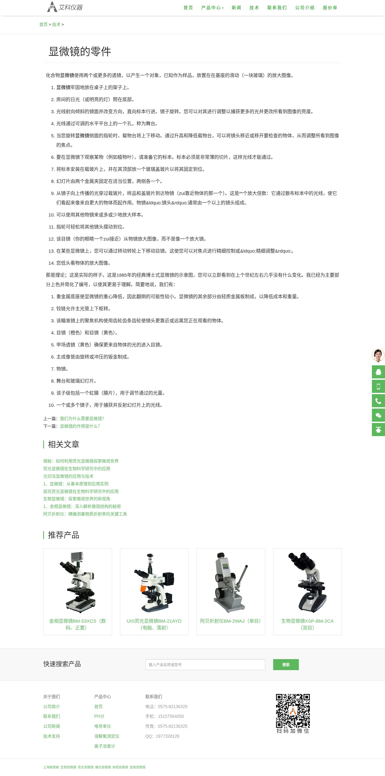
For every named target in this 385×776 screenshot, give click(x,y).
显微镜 (67, 75)
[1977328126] (378, 371)
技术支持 (51, 736)
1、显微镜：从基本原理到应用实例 (75, 484)
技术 (255, 8)
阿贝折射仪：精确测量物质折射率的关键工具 (85, 514)
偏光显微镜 (103, 767)
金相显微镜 (137, 767)
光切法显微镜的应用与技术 (68, 476)
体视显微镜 (120, 767)
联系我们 (277, 8)
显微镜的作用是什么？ (81, 426)
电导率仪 (102, 726)
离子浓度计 (104, 746)
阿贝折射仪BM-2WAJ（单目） (231, 621)
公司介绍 (305, 8)
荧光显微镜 (86, 767)
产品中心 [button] (211, 8)
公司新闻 (51, 726)
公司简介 (51, 706)
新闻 (237, 8)
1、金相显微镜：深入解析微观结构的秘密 (82, 506)
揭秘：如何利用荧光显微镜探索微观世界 (81, 461)
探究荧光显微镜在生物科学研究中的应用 (81, 491)
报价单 (330, 8)
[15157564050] (378, 386)
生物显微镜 (68, 767)
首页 (189, 8)
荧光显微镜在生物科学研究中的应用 (76, 468)
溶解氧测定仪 (106, 736)
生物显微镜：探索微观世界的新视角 (76, 499)
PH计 (99, 716)
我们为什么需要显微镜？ (83, 418)
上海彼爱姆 (51, 767)
